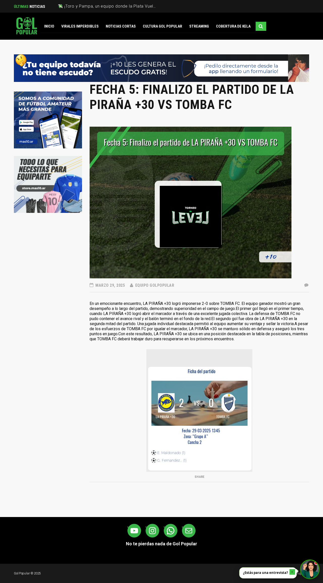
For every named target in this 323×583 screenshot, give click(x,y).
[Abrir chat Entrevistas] (310, 569)
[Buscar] (261, 26)
